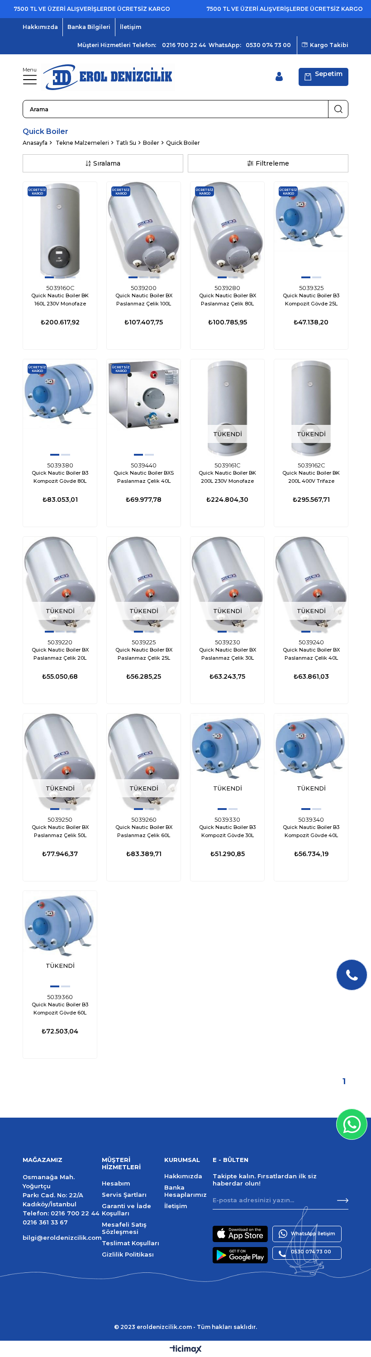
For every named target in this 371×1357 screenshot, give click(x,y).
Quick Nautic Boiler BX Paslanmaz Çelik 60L (143, 831)
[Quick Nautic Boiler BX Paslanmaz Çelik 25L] (144, 586)
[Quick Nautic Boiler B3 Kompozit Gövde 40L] (311, 763)
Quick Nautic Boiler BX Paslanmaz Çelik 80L (227, 299)
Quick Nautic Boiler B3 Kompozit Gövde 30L (227, 831)
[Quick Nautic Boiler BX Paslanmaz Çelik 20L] (60, 586)
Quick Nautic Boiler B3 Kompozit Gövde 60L (60, 1008)
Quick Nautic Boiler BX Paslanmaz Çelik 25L (143, 654)
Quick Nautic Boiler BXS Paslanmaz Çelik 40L (144, 477)
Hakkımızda (40, 27)
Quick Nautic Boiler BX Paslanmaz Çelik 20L (60, 654)
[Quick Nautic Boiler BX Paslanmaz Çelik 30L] (227, 586)
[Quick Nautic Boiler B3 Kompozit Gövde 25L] (311, 231)
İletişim (130, 27)
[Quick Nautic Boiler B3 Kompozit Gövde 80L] (60, 408)
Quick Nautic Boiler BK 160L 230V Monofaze (60, 299)
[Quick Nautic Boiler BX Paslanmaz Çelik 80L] (227, 231)
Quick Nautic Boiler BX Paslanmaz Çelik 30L (227, 654)
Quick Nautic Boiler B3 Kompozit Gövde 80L (60, 477)
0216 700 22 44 (184, 45)
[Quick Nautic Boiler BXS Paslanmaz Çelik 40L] (144, 408)
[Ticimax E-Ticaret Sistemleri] (186, 1350)
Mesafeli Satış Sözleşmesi (124, 1228)
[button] (49, 277)
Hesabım (116, 1183)
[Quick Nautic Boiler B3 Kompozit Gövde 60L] (60, 940)
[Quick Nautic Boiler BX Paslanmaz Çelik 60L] (144, 763)
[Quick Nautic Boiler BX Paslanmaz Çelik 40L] (311, 586)
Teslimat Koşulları (130, 1243)
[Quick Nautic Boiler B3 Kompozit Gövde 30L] (227, 763)
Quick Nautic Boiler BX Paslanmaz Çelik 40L (311, 654)
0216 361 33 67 (45, 1222)
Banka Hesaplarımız (185, 1191)
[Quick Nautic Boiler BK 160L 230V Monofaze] (60, 231)
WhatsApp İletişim (313, 1234)
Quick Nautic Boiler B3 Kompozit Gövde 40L (311, 831)
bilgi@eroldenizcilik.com (62, 1237)
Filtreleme (272, 163)
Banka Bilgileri (88, 27)
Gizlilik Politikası (128, 1254)
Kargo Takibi (329, 45)
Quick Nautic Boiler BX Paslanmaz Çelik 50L (60, 831)
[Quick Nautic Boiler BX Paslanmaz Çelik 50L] (60, 763)
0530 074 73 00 (268, 45)
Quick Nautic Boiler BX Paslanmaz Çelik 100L (143, 299)
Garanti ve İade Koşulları (126, 1209)
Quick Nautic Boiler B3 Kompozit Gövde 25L (311, 299)
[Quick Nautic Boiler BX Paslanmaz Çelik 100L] (144, 231)
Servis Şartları (124, 1194)
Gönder (342, 1200)
